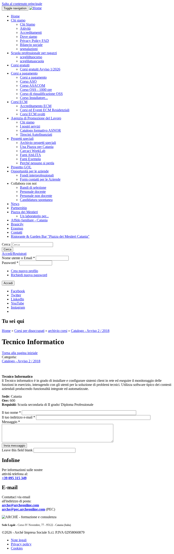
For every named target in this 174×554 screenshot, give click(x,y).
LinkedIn (17, 299)
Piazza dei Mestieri (24, 212)
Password (10, 263)
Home (15, 16)
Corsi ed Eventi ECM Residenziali (44, 110)
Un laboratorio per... (34, 216)
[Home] (35, 8)
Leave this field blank (18, 450)
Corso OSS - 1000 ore (36, 90)
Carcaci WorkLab (32, 151)
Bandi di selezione (33, 187)
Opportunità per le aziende (30, 171)
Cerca (6, 244)
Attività (25, 28)
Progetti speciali (22, 138)
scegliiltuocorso (31, 57)
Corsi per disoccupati (29, 331)
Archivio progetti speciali (38, 143)
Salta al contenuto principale (22, 4)
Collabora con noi (23, 183)
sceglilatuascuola (32, 61)
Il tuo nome (11, 412)
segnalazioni (29, 49)
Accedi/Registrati (14, 254)
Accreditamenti (31, 32)
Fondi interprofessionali (37, 175)
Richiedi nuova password (29, 275)
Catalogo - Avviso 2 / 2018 (90, 331)
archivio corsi (57, 331)
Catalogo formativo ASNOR (40, 130)
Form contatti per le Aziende (40, 179)
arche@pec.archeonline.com (23, 509)
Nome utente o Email (18, 258)
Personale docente (33, 192)
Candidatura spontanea (36, 200)
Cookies (17, 548)
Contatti (16, 232)
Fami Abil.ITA (30, 155)
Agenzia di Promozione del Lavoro (36, 118)
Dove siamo (28, 37)
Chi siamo (18, 20)
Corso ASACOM (32, 85)
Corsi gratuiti (20, 65)
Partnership (19, 208)
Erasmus (17, 228)
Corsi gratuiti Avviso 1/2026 (40, 69)
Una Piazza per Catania (36, 147)
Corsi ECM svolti (32, 114)
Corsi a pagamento (24, 73)
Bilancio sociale (31, 45)
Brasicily (17, 224)
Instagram (18, 307)
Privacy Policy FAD (34, 41)
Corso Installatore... (34, 98)
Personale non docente (36, 196)
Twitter (16, 295)
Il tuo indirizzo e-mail (18, 417)
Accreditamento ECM (35, 106)
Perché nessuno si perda (37, 163)
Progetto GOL (21, 167)
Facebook (18, 291)
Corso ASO (28, 81)
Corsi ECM (19, 102)
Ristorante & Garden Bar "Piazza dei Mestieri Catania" (50, 236)
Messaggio (11, 422)
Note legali (19, 540)
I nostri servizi (30, 126)
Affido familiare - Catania (29, 220)
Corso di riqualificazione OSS (41, 94)
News (15, 204)
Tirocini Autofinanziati (36, 134)
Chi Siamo (27, 24)
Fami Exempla (30, 159)
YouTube (17, 303)
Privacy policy (21, 544)
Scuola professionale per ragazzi (34, 53)
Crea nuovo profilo (24, 271)
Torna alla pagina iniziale (20, 353)
